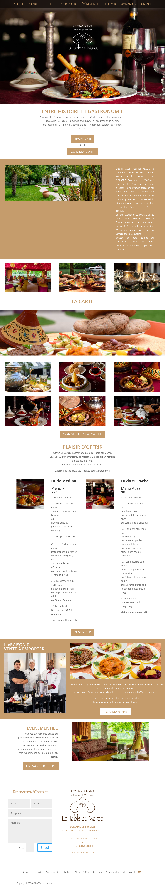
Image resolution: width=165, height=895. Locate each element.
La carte (33, 4)
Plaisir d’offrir (68, 4)
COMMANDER (83, 151)
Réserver (110, 4)
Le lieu (50, 4)
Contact (145, 4)
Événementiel (91, 4)
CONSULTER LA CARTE (82, 434)
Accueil (19, 4)
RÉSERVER (82, 139)
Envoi (45, 847)
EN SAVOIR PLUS (40, 766)
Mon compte (129, 872)
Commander (127, 4)
